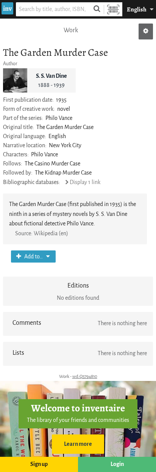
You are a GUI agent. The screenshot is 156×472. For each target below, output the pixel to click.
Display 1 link (85, 182)
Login (117, 464)
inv (7, 8)
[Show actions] (146, 31)
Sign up (39, 464)
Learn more (78, 444)
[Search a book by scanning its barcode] (113, 9)
